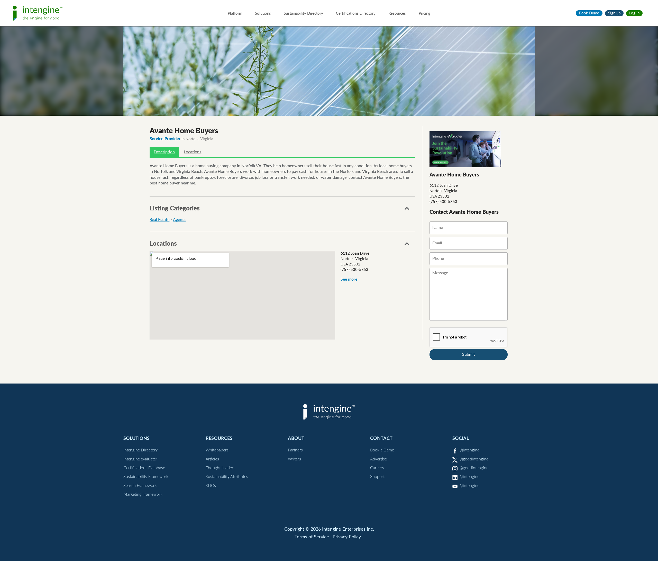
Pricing (424, 13)
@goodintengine (474, 459)
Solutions (263, 13)
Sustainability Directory (303, 13)
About (296, 438)
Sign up (614, 13)
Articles (212, 459)
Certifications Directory (356, 13)
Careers (377, 468)
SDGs (211, 486)
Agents (179, 220)
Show (407, 210)
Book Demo (589, 13)
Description (164, 152)
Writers (294, 459)
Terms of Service (312, 537)
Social (460, 438)
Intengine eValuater (140, 459)
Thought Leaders (220, 468)
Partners (295, 450)
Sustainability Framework (145, 477)
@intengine (469, 450)
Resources (397, 13)
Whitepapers (217, 450)
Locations (192, 152)
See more (349, 279)
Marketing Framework (142, 494)
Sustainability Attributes (227, 477)
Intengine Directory (140, 450)
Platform (235, 13)
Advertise (378, 459)
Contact (381, 438)
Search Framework (140, 486)
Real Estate (159, 220)
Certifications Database (144, 468)
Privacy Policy (347, 537)
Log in (634, 13)
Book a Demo (382, 450)
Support (377, 477)
